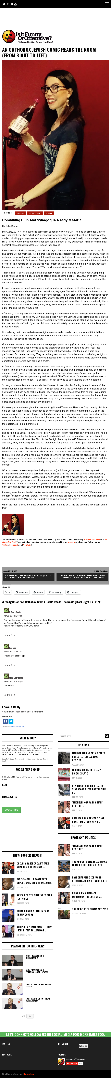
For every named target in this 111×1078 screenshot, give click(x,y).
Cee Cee (12, 647)
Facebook (13, 545)
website (71, 542)
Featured (20, 213)
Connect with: (7, 716)
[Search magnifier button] (107, 736)
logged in (19, 712)
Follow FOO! (83, 1046)
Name (4, 784)
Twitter (5, 545)
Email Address (9, 796)
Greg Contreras (16, 677)
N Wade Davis (15, 612)
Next (30, 1016)
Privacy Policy (29, 1073)
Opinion (49, 213)
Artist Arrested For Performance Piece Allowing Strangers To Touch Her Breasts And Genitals (83, 576)
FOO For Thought (35, 213)
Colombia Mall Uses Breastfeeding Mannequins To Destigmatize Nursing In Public (28, 576)
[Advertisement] (56, 15)
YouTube (27, 545)
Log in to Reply (9, 634)
